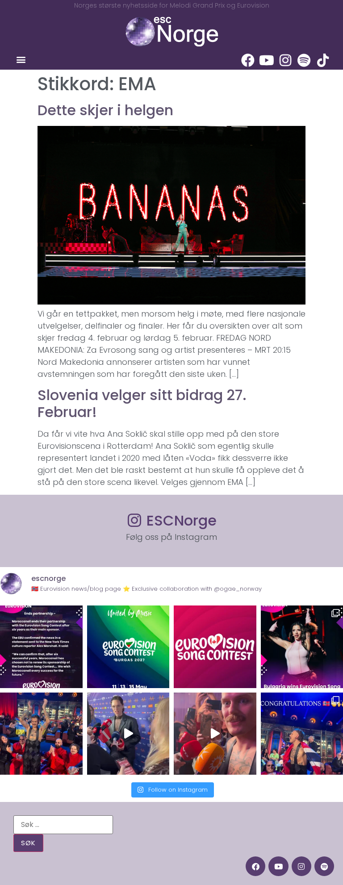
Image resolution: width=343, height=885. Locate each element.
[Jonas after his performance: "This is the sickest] (41, 734)
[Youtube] (266, 60)
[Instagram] (285, 60)
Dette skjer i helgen (105, 110)
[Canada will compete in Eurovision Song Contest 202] (215, 646)
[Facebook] (248, 60)
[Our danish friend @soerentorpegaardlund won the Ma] (128, 734)
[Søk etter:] (63, 824)
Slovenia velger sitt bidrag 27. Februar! (142, 403)
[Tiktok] (323, 60)
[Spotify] (304, 60)
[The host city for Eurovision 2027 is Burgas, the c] (128, 646)
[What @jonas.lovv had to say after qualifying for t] (215, 734)
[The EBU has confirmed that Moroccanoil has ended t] (41, 646)
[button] (20, 59)
